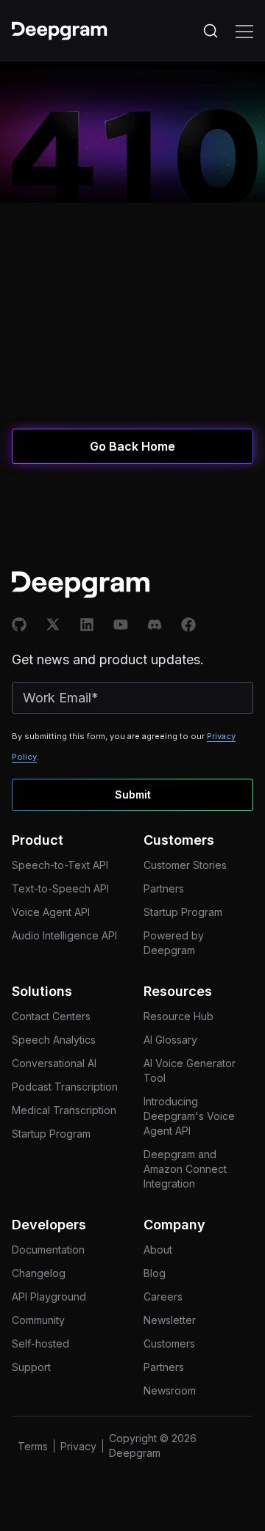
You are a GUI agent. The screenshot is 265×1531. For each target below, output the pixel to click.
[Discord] (154, 624)
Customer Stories (185, 865)
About (158, 1249)
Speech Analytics (54, 1039)
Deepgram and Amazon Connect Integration (185, 1169)
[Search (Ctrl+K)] (210, 31)
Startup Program (183, 912)
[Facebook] (188, 624)
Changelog (39, 1273)
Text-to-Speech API (60, 888)
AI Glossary (170, 1039)
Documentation (48, 1249)
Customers (169, 1343)
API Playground (49, 1296)
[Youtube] (120, 624)
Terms (33, 1446)
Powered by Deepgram (174, 942)
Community (38, 1320)
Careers (163, 1296)
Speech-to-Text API (60, 865)
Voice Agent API (51, 912)
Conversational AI (54, 1063)
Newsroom (170, 1390)
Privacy (78, 1446)
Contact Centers (51, 1016)
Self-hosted (40, 1343)
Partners (164, 888)
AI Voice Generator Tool (190, 1070)
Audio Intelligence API (64, 935)
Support (31, 1367)
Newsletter (170, 1320)
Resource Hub (178, 1016)
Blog (155, 1273)
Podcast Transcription (65, 1086)
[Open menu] (244, 31)
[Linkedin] (87, 624)
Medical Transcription (64, 1110)
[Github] (19, 624)
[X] (53, 624)
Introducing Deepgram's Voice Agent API (189, 1116)
